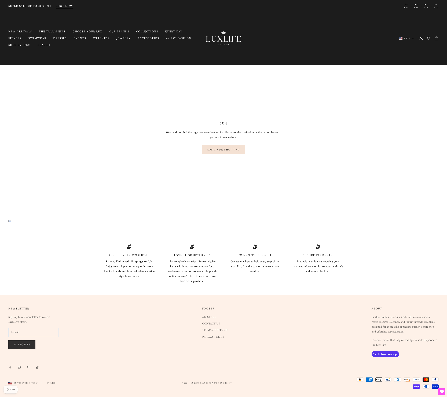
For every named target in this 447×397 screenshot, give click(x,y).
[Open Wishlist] (441, 391)
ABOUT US (209, 317)
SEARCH (44, 45)
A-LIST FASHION (178, 38)
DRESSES (60, 38)
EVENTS (80, 38)
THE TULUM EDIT (52, 31)
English (51, 383)
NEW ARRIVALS (20, 31)
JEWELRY (124, 38)
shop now (64, 5)
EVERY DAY (173, 31)
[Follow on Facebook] (10, 367)
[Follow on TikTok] (37, 367)
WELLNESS (101, 38)
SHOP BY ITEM (19, 45)
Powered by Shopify (220, 383)
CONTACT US (211, 323)
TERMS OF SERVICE (215, 330)
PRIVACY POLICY (213, 337)
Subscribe (21, 344)
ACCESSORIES (148, 38)
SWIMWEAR (37, 38)
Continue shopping (223, 149)
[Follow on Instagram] (19, 367)
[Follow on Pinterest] (28, 367)
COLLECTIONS (147, 31)
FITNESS (14, 38)
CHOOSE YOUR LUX (87, 31)
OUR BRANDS (119, 31)
